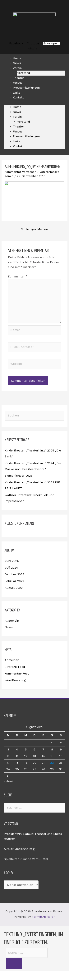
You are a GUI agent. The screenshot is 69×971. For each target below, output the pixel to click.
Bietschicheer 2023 (18, 475)
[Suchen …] (27, 952)
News (17, 112)
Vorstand (23, 121)
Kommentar (17, 276)
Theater (18, 126)
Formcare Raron (43, 917)
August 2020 (14, 588)
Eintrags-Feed (15, 667)
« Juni (8, 781)
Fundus (17, 131)
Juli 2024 (11, 567)
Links (16, 141)
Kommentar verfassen (20, 172)
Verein (17, 68)
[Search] (14, 963)
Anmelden (12, 660)
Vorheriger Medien (34, 229)
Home (17, 107)
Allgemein (12, 620)
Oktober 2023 (14, 574)
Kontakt (18, 97)
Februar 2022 (14, 581)
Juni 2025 (12, 561)
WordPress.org (15, 680)
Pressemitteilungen (26, 87)
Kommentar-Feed (17, 673)
